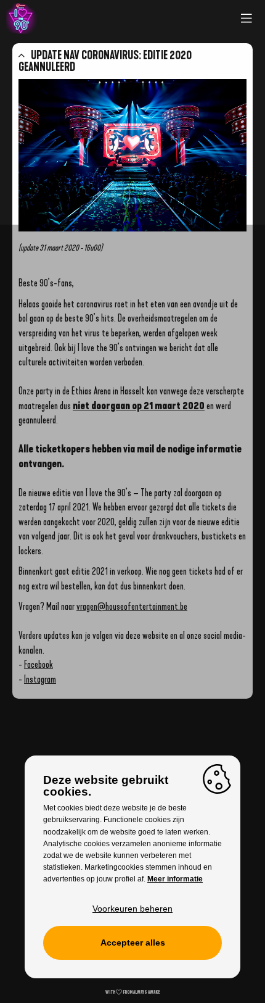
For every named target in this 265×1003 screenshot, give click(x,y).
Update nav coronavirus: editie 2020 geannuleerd (105, 61)
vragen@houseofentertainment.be (131, 606)
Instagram (40, 679)
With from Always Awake (132, 992)
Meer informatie (175, 879)
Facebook (38, 664)
